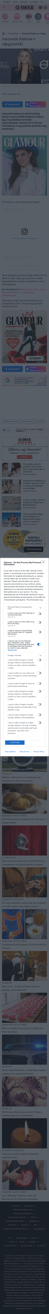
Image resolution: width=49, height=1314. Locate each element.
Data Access (24, 752)
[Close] (44, 562)
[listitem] (24, 608)
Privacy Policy (38, 752)
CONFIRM (14, 742)
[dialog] (24, 657)
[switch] (39, 614)
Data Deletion (10, 752)
